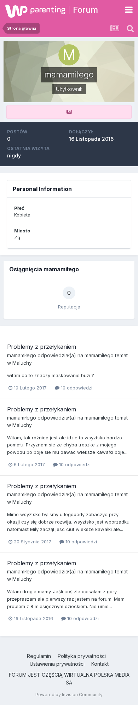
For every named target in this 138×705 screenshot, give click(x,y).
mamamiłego (21, 355)
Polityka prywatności (82, 656)
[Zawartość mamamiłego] (69, 112)
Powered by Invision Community (69, 694)
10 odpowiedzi (75, 388)
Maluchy (22, 363)
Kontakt (100, 664)
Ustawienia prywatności (57, 664)
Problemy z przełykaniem (41, 346)
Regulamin (39, 656)
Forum (85, 10)
